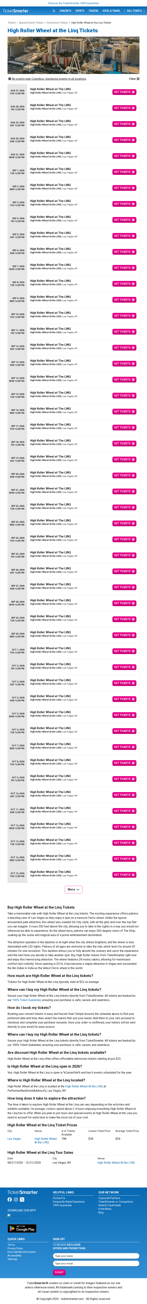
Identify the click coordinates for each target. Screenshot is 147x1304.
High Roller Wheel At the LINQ (84, 1086)
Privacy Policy (15, 1248)
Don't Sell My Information (22, 1252)
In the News (105, 1208)
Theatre (93, 10)
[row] (73, 92)
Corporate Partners (109, 1198)
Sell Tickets (134, 10)
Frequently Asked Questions (69, 1201)
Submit (59, 1272)
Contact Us (59, 1198)
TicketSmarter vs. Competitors (115, 1201)
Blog (100, 1212)
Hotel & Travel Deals (109, 1205)
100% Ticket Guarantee (26, 1000)
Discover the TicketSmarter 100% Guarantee (73, 3)
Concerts (65, 10)
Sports (79, 10)
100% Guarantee (62, 1205)
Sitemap (12, 1259)
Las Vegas (14, 1138)
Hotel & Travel (111, 10)
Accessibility (15, 1255)
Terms (11, 1244)
